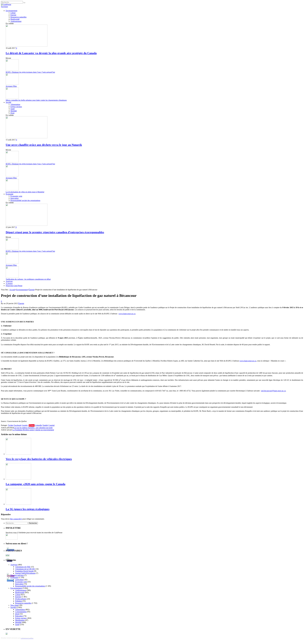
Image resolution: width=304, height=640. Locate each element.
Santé (12, 109)
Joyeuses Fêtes (11, 86)
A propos (9, 283)
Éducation (19, 616)
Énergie (13, 15)
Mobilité (13, 111)
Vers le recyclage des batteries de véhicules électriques (39, 459)
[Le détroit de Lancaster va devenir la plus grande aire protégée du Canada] (26, 46)
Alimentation (15, 104)
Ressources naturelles (18, 17)
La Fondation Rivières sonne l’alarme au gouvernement (33, 430)
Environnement (11, 11)
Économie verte (16, 196)
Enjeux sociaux (16, 107)
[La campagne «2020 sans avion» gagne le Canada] (18, 479)
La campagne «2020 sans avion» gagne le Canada (35, 484)
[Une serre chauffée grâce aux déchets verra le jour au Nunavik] (26, 138)
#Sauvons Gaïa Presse (14, 286)
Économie (9, 194)
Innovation (14, 198)
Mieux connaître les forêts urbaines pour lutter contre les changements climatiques (36, 100)
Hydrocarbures (20, 599)
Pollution (18, 601)
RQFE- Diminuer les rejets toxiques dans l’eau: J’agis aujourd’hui (30, 72)
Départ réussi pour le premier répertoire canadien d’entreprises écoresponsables (55, 232)
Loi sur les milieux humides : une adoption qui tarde (33, 428)
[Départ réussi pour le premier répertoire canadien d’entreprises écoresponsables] (26, 225)
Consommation (21, 612)
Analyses (9, 281)
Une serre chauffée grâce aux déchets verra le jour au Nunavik (44, 144)
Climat (12, 13)
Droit (12, 113)
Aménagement (15, 21)
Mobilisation (20, 620)
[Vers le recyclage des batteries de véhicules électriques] (18, 454)
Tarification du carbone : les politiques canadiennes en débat (28, 279)
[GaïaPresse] (6, 4)
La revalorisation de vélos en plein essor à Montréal (25, 192)
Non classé (14, 605)
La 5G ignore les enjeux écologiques (27, 509)
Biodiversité (14, 19)
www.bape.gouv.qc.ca (127, 314)
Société (8, 102)
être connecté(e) (16, 519)
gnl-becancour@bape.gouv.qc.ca (273, 391)
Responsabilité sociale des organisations (25, 200)
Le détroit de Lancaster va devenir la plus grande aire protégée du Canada (51, 53)
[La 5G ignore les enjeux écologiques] (18, 504)
